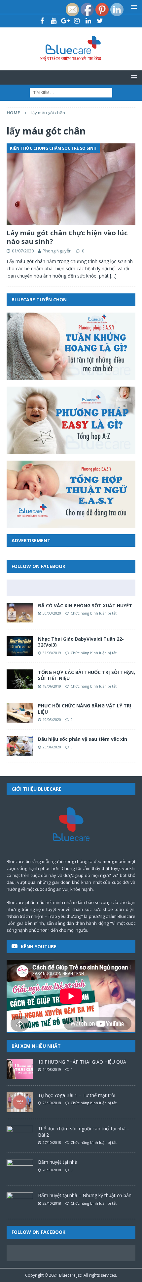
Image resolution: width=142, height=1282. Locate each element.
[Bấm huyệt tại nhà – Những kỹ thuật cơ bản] (20, 1202)
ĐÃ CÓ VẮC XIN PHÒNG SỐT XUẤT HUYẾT (85, 605)
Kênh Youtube (38, 946)
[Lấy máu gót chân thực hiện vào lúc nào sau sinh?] (71, 184)
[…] (113, 276)
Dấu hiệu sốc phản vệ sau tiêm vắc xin (82, 739)
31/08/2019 (52, 652)
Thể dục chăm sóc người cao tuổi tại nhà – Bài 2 (83, 1131)
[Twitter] (100, 20)
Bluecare (67, 1275)
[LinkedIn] (88, 20)
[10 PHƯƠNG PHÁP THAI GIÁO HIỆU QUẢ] (20, 1069)
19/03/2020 (52, 719)
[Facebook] (42, 20)
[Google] (65, 20)
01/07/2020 (23, 251)
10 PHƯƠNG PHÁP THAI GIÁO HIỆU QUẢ (82, 1062)
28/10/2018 (52, 1169)
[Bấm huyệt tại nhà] (20, 1169)
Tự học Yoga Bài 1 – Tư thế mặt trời (76, 1095)
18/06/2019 (52, 686)
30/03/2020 (52, 613)
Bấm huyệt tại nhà (57, 1162)
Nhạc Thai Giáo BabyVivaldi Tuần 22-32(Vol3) (81, 642)
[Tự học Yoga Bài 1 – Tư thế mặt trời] (20, 1102)
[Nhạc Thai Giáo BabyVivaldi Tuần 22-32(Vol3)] (20, 646)
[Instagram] (77, 20)
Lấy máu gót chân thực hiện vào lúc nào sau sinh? (67, 237)
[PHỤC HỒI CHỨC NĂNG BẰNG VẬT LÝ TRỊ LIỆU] (20, 713)
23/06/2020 (52, 746)
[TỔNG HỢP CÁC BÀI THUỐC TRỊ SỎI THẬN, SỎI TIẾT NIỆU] (20, 679)
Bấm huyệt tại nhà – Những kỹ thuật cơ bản (84, 1195)
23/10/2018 (52, 1102)
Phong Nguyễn (57, 251)
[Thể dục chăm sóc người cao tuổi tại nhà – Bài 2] (20, 1136)
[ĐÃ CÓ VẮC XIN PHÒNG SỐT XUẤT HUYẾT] (20, 612)
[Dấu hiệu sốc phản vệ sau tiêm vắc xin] (20, 746)
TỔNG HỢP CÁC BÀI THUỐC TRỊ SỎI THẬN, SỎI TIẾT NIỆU (86, 675)
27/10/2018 (52, 1142)
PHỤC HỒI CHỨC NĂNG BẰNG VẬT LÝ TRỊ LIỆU (84, 708)
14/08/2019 (52, 1069)
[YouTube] (53, 20)
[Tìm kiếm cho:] (71, 92)
